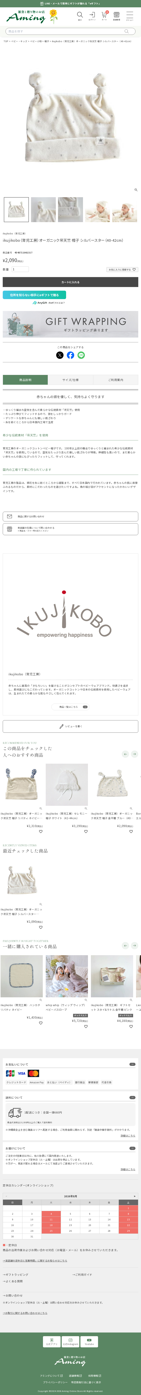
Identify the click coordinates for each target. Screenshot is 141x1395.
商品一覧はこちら (68, 706)
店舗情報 (74, 1378)
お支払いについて (17, 1066)
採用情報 (93, 1378)
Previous (125, 754)
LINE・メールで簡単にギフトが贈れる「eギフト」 (73, 3)
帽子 (46, 41)
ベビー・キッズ (19, 41)
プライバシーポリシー (55, 1384)
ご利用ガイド (83, 1277)
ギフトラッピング (17, 1277)
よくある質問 (14, 1283)
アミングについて (50, 1378)
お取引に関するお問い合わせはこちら (26, 1315)
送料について (14, 1100)
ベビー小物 (36, 41)
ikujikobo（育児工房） (15, 233)
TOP (6, 41)
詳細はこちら (128, 1138)
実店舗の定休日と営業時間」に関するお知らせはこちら (36, 1263)
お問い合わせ (14, 1298)
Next (134, 754)
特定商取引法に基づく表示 (86, 1384)
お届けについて (16, 1150)
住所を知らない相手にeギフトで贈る (34, 295)
